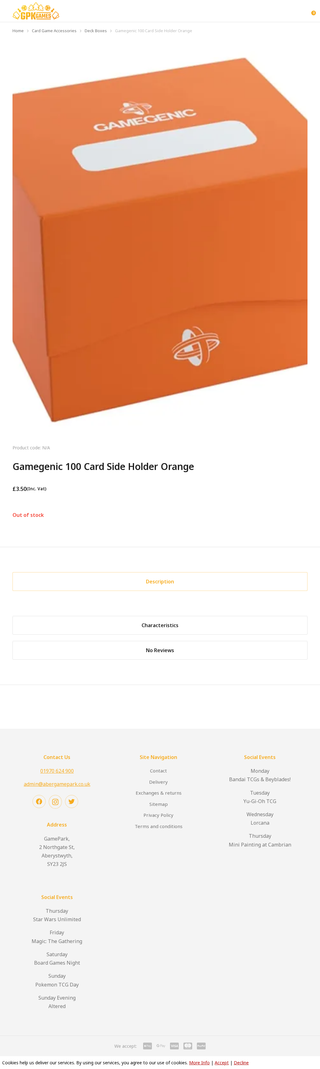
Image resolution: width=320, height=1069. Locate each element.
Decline (241, 1063)
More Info (199, 1063)
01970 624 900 (57, 770)
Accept (222, 1063)
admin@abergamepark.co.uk (57, 784)
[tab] (160, 581)
